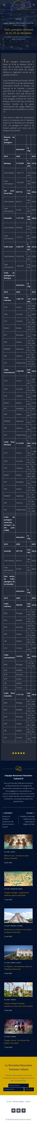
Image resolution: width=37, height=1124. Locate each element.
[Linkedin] (24, 1111)
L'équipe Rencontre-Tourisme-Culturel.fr (18, 37)
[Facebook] (13, 1111)
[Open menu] (4, 4)
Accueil (6, 23)
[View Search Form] (34, 5)
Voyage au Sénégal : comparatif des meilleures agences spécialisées (16, 894)
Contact (27, 1101)
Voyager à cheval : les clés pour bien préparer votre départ (17, 1041)
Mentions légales (18, 1101)
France (13, 963)
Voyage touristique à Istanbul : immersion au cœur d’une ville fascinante (18, 1004)
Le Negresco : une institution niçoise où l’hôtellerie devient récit (18, 967)
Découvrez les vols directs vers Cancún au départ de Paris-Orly (17, 931)
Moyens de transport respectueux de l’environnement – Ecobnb (8, 820)
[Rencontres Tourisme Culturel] (18, 5)
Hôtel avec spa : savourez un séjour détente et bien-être (16, 857)
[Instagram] (19, 1111)
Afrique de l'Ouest (16, 889)
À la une (6, 852)
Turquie (13, 1000)
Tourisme (18, 19)
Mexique (13, 926)
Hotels (13, 852)
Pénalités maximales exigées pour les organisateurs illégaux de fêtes (27, 818)
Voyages (19, 926)
